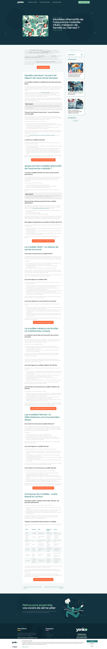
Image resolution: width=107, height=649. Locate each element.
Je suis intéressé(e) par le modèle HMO (43, 322)
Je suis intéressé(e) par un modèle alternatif (43, 240)
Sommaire (71, 54)
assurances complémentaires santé (41, 208)
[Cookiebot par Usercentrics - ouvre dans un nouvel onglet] (15, 647)
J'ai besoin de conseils (43, 67)
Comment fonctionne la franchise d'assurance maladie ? (33, 587)
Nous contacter (50, 635)
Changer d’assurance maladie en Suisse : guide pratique (53, 587)
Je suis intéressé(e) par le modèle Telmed (43, 487)
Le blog (54, 30)
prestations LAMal (45, 92)
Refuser (92, 646)
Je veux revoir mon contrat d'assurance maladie (43, 159)
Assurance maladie (56, 2)
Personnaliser (91, 643)
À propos (49, 636)
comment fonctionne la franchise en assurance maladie (42, 135)
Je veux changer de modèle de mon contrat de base (43, 408)
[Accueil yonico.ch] (20, 2)
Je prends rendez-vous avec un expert (43, 579)
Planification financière (45, 2)
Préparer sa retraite (32, 2)
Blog (48, 633)
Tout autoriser (92, 641)
